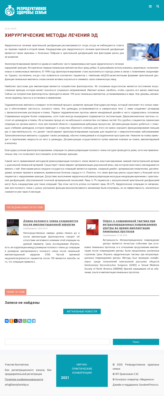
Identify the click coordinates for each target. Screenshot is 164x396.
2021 (65, 378)
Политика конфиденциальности (24, 379)
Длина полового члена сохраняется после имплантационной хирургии (50, 222)
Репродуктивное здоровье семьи (29, 10)
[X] (16, 321)
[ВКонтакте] (7, 321)
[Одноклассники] (11, 321)
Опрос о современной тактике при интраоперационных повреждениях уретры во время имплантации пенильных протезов (130, 226)
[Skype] (29, 321)
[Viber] (20, 321)
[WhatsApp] (25, 321)
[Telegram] (34, 321)
